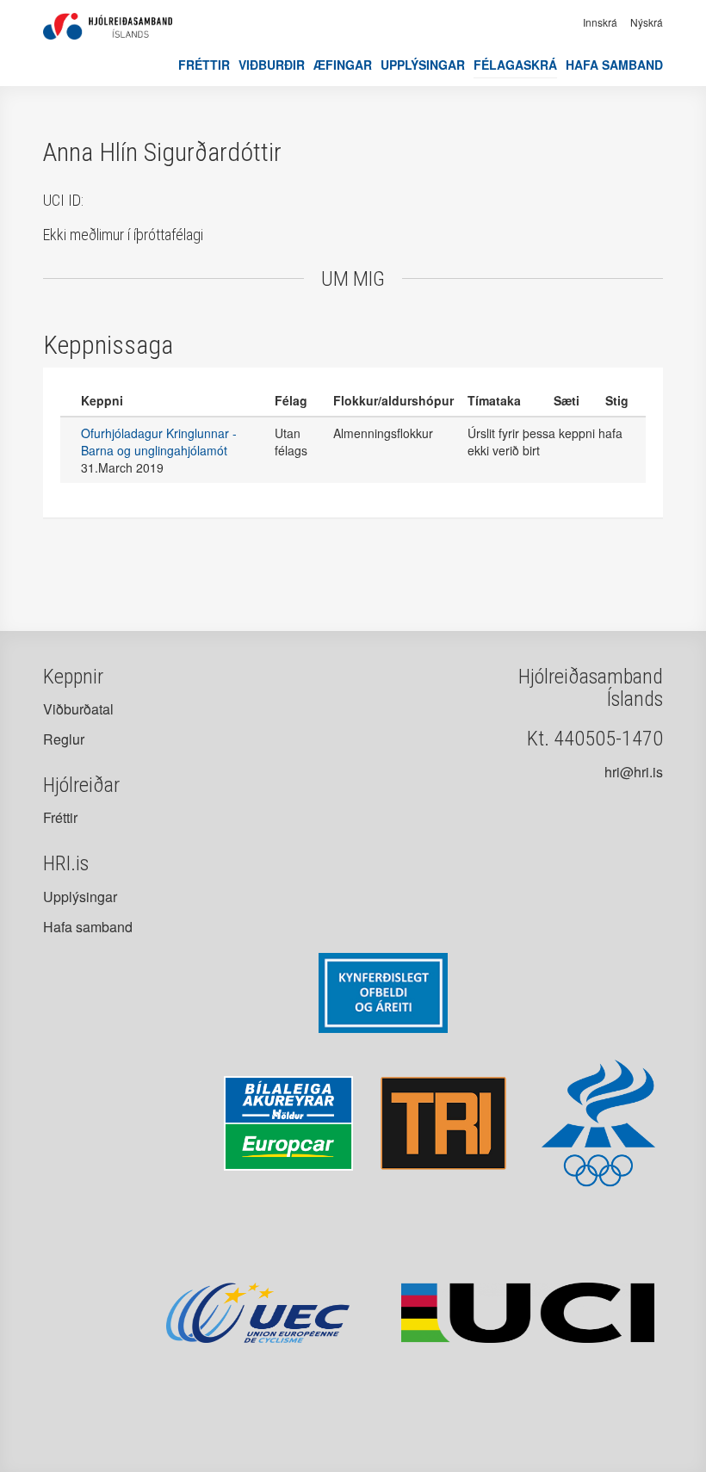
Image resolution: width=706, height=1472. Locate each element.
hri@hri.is (633, 772)
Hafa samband (614, 64)
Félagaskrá (515, 64)
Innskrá (600, 22)
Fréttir (204, 64)
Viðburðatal (78, 709)
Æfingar (342, 64)
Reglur (63, 739)
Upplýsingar (423, 64)
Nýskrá (646, 22)
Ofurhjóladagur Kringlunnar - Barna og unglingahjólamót (159, 441)
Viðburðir (271, 64)
